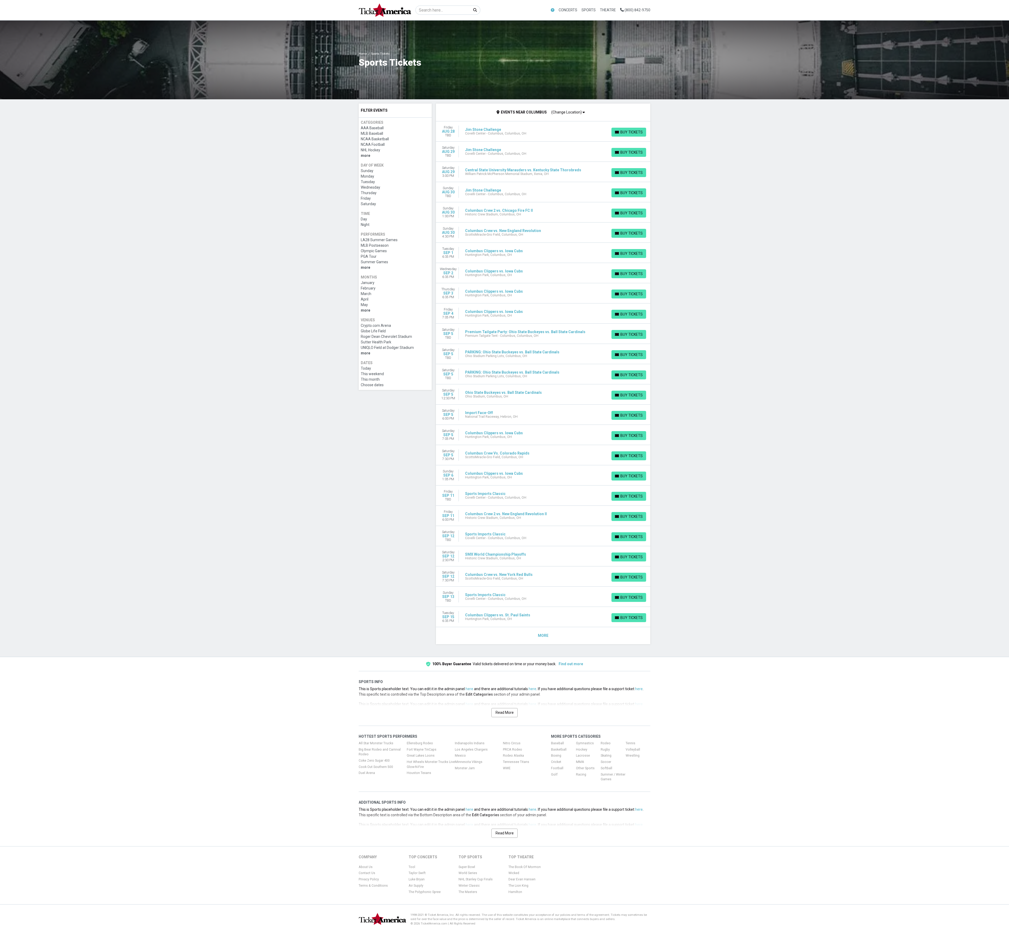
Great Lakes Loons (421, 755)
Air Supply (416, 885)
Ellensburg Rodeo (420, 743)
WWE (507, 768)
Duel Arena (367, 773)
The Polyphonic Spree (425, 892)
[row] (543, 131)
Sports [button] (588, 10)
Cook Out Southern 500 (376, 767)
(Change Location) (567, 112)
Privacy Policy (369, 879)
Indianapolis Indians (470, 743)
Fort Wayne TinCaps (421, 749)
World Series (468, 873)
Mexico (460, 755)
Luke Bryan (417, 879)
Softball (606, 768)
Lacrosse (583, 755)
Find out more (571, 664)
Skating (606, 755)
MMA (580, 762)
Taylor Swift (417, 873)
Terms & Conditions (373, 885)
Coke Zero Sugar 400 (374, 760)
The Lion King (518, 885)
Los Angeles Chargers (471, 749)
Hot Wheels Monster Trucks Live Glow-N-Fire (431, 764)
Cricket (556, 762)
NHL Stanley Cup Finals (476, 879)
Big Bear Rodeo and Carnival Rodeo (380, 752)
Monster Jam (465, 768)
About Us (366, 867)
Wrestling (633, 755)
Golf (554, 774)
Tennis (630, 743)
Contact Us (367, 873)
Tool (412, 867)
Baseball (557, 743)
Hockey (581, 749)
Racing (581, 774)
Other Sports (585, 768)
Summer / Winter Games (613, 777)
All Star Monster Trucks (376, 743)
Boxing (556, 755)
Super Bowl (467, 867)
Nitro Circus (512, 743)
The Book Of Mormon (524, 867)
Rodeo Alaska (513, 755)
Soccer (606, 762)
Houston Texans (419, 773)
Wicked (513, 873)
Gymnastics (585, 743)
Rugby (605, 749)
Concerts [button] (568, 10)
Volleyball (633, 749)
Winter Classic (469, 885)
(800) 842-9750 (637, 10)
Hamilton (515, 892)
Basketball (559, 749)
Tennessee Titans (516, 762)
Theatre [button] (608, 10)
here (469, 689)
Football (557, 768)
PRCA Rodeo (512, 749)
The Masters (468, 892)
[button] (553, 10)
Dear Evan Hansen (522, 879)
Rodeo (606, 743)
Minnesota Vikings (468, 762)
